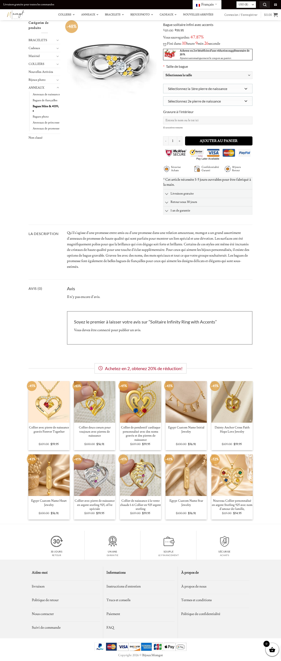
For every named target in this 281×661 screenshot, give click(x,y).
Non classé (36, 138)
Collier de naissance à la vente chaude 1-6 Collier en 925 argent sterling (140, 505)
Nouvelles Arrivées (41, 72)
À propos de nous (193, 586)
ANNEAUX (36, 88)
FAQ (110, 627)
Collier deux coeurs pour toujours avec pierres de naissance (95, 432)
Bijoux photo (37, 80)
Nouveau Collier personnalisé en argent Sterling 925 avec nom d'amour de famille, (232, 505)
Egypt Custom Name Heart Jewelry (49, 503)
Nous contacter (43, 614)
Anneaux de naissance (46, 94)
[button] (264, 4)
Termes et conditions (196, 600)
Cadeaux (34, 48)
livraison (38, 586)
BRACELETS (38, 40)
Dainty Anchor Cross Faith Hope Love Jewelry (232, 430)
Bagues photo (41, 116)
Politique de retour (45, 600)
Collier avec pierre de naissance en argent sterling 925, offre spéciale (95, 505)
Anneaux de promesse (46, 128)
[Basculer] (57, 40)
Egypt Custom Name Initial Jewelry (186, 430)
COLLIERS (36, 64)
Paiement (113, 614)
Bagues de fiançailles (45, 100)
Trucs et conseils (118, 600)
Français (207, 4)
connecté (103, 330)
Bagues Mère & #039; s (46, 109)
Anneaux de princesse (46, 122)
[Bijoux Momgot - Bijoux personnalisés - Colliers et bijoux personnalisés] (25, 14)
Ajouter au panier (219, 141)
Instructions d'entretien (123, 586)
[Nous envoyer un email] (275, 4)
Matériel (34, 56)
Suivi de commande (46, 627)
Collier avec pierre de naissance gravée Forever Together (49, 430)
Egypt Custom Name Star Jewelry (186, 503)
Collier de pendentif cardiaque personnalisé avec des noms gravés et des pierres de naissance (140, 434)
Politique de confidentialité (200, 614)
